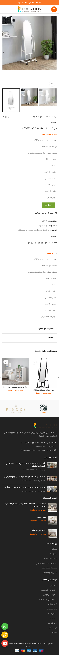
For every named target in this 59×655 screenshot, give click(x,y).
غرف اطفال (52, 604)
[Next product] (3, 117)
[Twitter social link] (37, 2)
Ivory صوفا (41, 517)
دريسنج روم (38, 117)
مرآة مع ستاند (34, 230)
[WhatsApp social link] (23, 2)
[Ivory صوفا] (52, 520)
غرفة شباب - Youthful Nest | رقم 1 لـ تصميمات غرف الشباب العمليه (25, 505)
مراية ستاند (22, 230)
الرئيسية (53, 117)
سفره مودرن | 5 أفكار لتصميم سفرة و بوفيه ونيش (24, 477)
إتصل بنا (48, 205)
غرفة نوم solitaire (38, 531)
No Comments (28, 470)
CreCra (54, 123)
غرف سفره (53, 628)
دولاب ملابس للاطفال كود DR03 (15, 387)
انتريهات (51, 614)
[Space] (44, 408)
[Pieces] (16, 408)
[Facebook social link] (40, 2)
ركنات (52, 619)
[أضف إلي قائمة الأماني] (34, 362)
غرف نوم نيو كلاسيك (47, 600)
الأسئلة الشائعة (50, 559)
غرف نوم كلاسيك (48, 590)
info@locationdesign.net (31, 451)
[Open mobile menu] (54, 9)
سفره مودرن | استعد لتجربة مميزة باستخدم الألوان (24, 488)
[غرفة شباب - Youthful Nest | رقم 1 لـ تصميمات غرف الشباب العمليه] (52, 507)
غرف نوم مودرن (49, 595)
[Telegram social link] (19, 2)
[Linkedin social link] (26, 2)
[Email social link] (33, 2)
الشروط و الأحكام (50, 573)
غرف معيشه (52, 609)
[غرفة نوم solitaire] (52, 533)
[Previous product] (9, 117)
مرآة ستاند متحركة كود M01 (43, 390)
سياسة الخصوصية (49, 568)
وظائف (54, 549)
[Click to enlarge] (52, 83)
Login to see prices (48, 134)
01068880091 (40, 447)
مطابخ (54, 633)
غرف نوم (53, 586)
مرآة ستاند (45, 230)
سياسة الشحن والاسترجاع (46, 563)
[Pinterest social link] (29, 2)
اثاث (46, 117)
